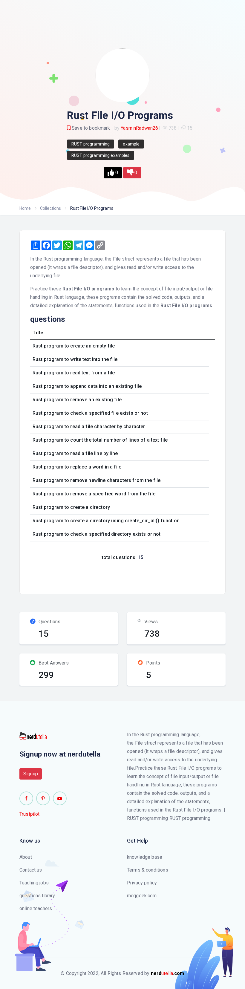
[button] (113, 172)
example (131, 144)
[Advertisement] (135, 575)
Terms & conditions (147, 870)
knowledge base (144, 857)
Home (25, 208)
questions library (37, 895)
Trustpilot (29, 814)
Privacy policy (142, 883)
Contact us (30, 870)
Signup (30, 774)
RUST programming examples (100, 155)
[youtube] (60, 798)
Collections (50, 208)
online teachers (35, 908)
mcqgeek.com (142, 895)
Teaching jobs (34, 883)
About (25, 857)
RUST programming (90, 144)
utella (167, 973)
